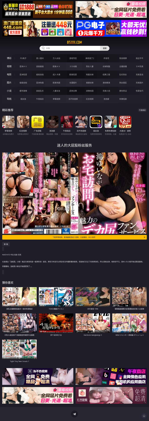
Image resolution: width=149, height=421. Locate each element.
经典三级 (106, 74)
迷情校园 (89, 91)
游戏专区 (73, 58)
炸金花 (106, 58)
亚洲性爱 (23, 74)
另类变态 (139, 74)
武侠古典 (73, 91)
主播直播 (123, 66)
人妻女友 (56, 91)
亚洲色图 (40, 82)
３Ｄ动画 (73, 66)
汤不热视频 (73, 99)
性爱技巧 (139, 91)
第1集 (6, 244)
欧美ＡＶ (56, 66)
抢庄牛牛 (139, 58)
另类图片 (139, 82)
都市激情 (23, 91)
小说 (9, 90)
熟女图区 (123, 82)
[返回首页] (144, 416)
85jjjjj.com (74, 42)
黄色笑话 (123, 91)
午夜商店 (40, 99)
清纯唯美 (106, 82)
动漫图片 (73, 82)
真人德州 (40, 58)
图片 (9, 82)
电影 (9, 74)
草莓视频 (56, 99)
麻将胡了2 (90, 58)
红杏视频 (89, 99)
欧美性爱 (73, 74)
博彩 (9, 58)
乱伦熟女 (123, 74)
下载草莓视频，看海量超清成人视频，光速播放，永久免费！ (74, 237)
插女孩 (23, 99)
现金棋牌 (123, 58)
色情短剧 (123, 99)
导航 (9, 98)
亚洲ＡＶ (23, 66)
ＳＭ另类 (139, 66)
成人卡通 (56, 74)
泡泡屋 (106, 99)
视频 (9, 66)
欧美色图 (56, 82)
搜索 (105, 48)
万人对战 (56, 58)
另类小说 (106, 91)
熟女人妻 (89, 66)
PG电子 (23, 58)
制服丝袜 (89, 74)
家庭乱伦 (40, 91)
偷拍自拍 (40, 74)
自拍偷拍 (40, 66)
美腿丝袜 (89, 82)
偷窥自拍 (23, 82)
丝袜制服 (106, 66)
